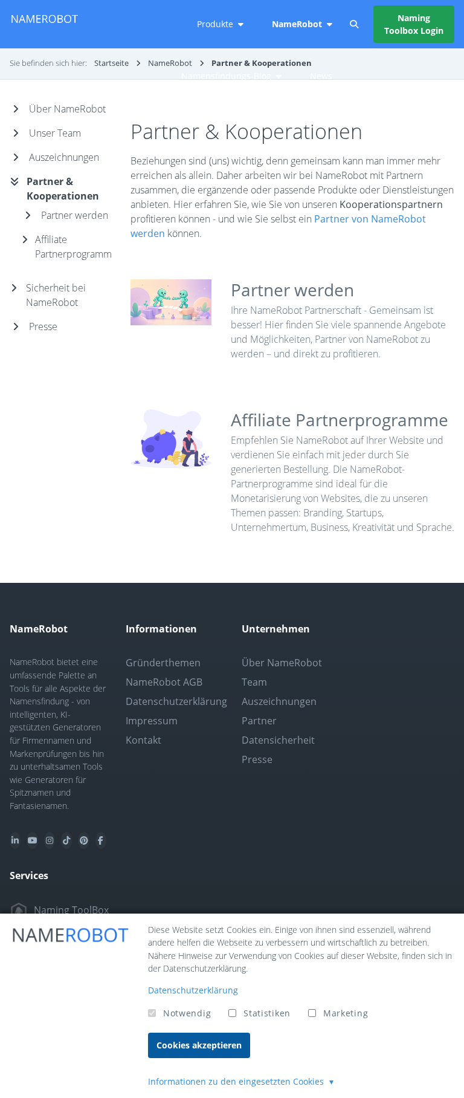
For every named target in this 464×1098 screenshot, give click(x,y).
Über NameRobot (67, 108)
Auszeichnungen (64, 157)
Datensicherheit (278, 740)
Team (254, 682)
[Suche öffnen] (354, 24)
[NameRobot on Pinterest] (83, 840)
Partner (259, 720)
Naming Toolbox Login (413, 24)
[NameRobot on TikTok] (66, 840)
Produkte (215, 24)
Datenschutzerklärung (176, 701)
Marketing (345, 1013)
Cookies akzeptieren (199, 1045)
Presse (43, 326)
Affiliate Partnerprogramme (339, 419)
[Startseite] (44, 24)
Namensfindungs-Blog (226, 76)
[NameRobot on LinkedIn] (15, 840)
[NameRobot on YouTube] (32, 840)
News (321, 76)
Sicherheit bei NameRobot (56, 295)
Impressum (152, 720)
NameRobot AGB (164, 682)
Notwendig (187, 1013)
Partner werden (292, 289)
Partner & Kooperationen (63, 189)
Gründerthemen (163, 662)
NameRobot (297, 24)
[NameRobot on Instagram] (49, 840)
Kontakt (143, 740)
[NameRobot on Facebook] (100, 840)
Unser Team (55, 133)
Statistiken (267, 1013)
